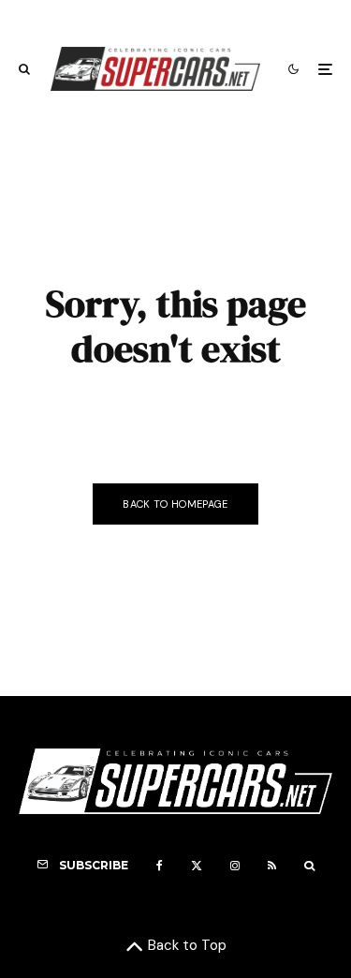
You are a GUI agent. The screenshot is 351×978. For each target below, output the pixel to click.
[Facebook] (159, 865)
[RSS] (272, 865)
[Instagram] (235, 865)
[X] (196, 865)
